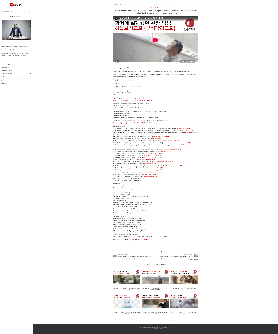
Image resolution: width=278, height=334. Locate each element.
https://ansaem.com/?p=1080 (172, 141)
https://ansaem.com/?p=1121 (163, 151)
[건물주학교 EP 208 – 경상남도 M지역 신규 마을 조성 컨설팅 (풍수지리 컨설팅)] (184, 301)
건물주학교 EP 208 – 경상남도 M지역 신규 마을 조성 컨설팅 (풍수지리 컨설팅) (184, 313)
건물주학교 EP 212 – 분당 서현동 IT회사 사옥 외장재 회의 (184, 288)
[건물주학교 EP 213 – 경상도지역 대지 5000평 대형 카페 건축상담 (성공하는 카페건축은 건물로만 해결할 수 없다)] (155, 277)
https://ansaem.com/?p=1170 (155, 172)
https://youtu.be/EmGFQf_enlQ (132, 86)
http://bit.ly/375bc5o (142, 239)
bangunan (116, 245)
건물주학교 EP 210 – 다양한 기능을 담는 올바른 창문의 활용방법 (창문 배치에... (126, 313)
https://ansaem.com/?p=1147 (154, 157)
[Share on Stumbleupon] (156, 251)
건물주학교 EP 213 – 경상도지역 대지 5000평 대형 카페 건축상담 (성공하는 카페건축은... (155, 289)
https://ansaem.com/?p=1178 (154, 168)
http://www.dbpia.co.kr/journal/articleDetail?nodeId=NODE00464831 (132, 123)
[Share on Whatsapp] (158, 251)
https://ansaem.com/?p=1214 (151, 176)
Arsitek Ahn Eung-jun (6, 64)
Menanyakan (4, 83)
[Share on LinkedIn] (151, 251)
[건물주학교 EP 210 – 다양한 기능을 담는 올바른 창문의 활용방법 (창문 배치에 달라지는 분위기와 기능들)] (126, 301)
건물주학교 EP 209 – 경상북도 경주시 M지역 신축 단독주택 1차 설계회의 (155, 313)
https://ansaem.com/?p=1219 (152, 164)
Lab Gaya (3, 77)
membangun (135, 245)
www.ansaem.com (127, 95)
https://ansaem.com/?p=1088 (183, 143)
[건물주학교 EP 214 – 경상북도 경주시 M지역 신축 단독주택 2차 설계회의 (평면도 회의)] (126, 277)
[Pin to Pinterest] (150, 251)
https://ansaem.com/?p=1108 (172, 149)
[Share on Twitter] (148, 251)
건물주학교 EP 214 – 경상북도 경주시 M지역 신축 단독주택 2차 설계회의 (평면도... (126, 289)
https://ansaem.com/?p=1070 (159, 139)
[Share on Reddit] (154, 251)
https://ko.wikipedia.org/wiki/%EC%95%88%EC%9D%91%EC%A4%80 (132, 100)
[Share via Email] (163, 251)
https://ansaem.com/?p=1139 (152, 155)
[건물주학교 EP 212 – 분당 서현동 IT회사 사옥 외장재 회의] (184, 277)
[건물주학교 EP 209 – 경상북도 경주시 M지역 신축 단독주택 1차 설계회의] (155, 301)
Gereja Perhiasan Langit (158, 245)
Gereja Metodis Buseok (146, 245)
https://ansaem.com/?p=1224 (174, 166)
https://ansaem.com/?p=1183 (153, 170)
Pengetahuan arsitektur (6, 73)
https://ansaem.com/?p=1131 (153, 153)
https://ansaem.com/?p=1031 (184, 130)
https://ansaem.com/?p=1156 (147, 159)
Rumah (114, 3)
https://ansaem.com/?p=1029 (183, 128)
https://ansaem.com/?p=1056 (162, 136)
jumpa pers (3, 80)
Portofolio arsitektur (5, 67)
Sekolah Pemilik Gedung (6, 70)
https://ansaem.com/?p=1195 (149, 174)
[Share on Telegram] (159, 251)
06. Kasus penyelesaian (162, 7)
